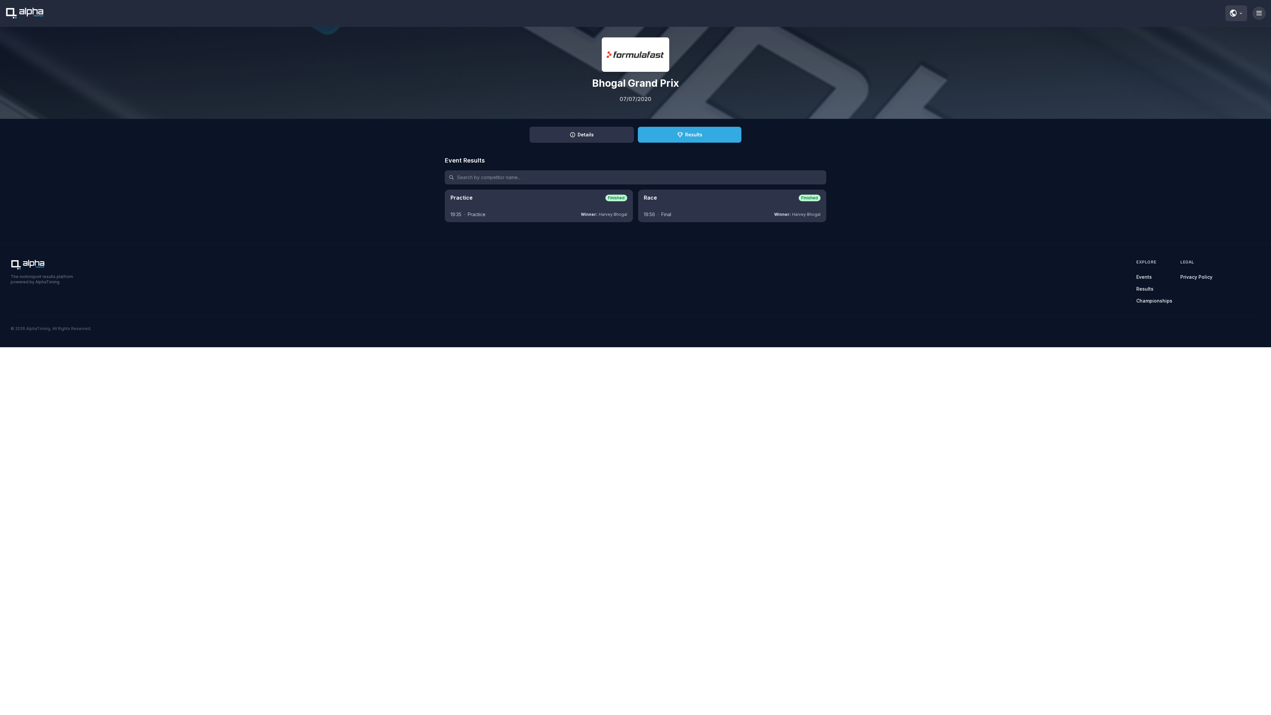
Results (1144, 289)
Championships (1154, 301)
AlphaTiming (38, 328)
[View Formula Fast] (635, 54)
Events (1144, 277)
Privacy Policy (1196, 277)
